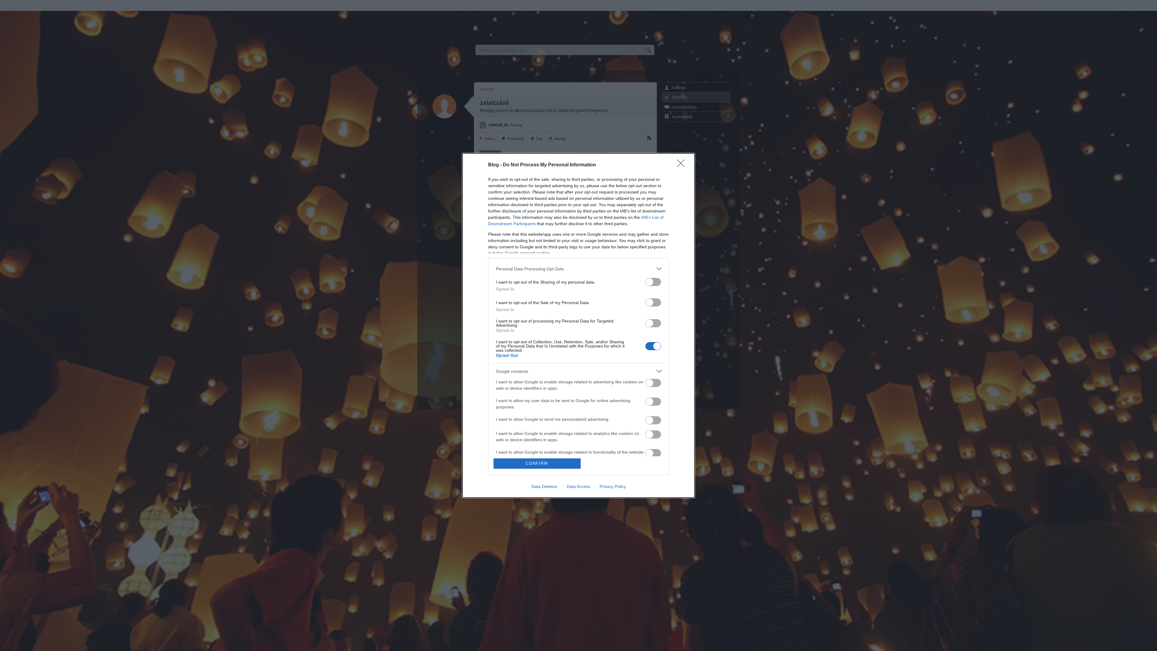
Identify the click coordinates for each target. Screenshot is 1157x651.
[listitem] (578, 269)
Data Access (578, 486)
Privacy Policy (613, 486)
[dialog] (578, 325)
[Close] (682, 165)
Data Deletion (544, 486)
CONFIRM (537, 463)
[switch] (653, 282)
